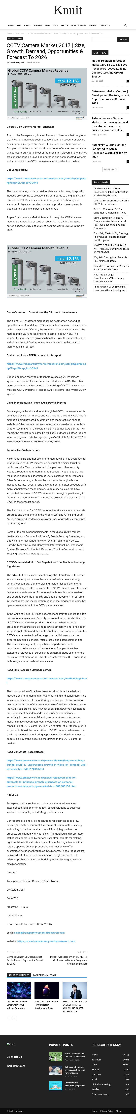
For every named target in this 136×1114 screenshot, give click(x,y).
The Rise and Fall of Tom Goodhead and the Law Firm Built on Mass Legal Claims (111, 192)
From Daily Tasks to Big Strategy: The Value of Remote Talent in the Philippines (111, 237)
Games (27, 25)
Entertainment (78, 25)
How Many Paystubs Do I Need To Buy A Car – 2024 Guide (111, 268)
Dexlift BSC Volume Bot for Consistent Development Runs (46, 1004)
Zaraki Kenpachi (17, 62)
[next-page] (14, 1018)
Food (55, 25)
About (118, 1111)
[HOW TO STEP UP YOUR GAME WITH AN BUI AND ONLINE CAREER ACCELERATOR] (75, 990)
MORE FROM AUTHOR (44, 975)
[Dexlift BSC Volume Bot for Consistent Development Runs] (46, 990)
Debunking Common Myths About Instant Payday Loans (75, 1070)
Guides (92, 25)
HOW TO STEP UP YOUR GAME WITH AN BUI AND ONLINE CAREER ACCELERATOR (111, 249)
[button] (125, 25)
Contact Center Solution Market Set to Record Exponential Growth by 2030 (25, 960)
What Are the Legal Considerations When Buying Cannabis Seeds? (109, 278)
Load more (109, 169)
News (19, 38)
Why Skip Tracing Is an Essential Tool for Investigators (111, 259)
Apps (19, 25)
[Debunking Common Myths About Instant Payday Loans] (55, 1070)
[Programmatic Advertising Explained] (55, 1085)
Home (11, 25)
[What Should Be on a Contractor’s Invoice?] (55, 1056)
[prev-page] (9, 1018)
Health (64, 25)
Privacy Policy (106, 1111)
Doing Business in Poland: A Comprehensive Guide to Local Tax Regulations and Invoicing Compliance (110, 223)
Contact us (104, 25)
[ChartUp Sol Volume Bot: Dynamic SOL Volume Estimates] (19, 990)
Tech (47, 25)
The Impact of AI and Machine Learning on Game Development (110, 288)
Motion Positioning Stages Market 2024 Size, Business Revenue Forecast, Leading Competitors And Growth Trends (109, 68)
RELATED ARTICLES (19, 975)
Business (38, 25)
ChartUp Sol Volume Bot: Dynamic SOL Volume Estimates (17, 1004)
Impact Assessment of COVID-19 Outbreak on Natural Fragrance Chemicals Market (68, 960)
